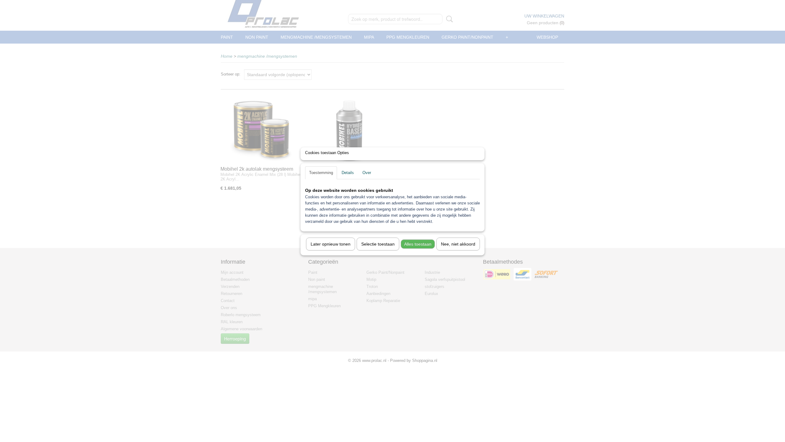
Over (366, 172)
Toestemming (321, 172)
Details (348, 172)
